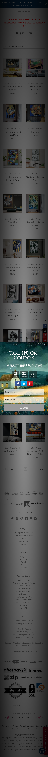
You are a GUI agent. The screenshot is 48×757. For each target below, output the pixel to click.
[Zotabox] (46, 412)
